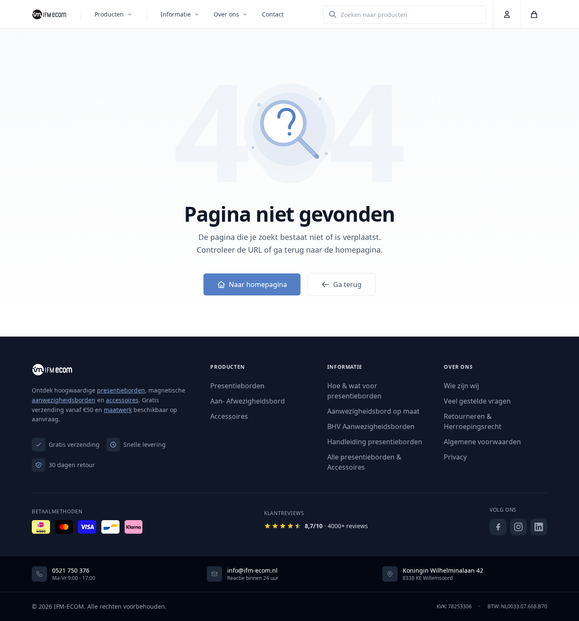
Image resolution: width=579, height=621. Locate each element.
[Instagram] (518, 526)
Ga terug (347, 284)
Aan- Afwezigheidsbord (247, 401)
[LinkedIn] (538, 526)
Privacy (455, 457)
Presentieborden (237, 385)
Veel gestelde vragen (477, 401)
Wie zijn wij (461, 385)
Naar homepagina (258, 284)
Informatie (176, 14)
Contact (273, 14)
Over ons (226, 14)
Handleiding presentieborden (374, 441)
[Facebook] (498, 526)
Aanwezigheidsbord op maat (373, 411)
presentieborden (121, 390)
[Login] (506, 14)
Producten (109, 14)
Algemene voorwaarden (482, 441)
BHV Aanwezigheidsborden (371, 426)
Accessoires (229, 416)
